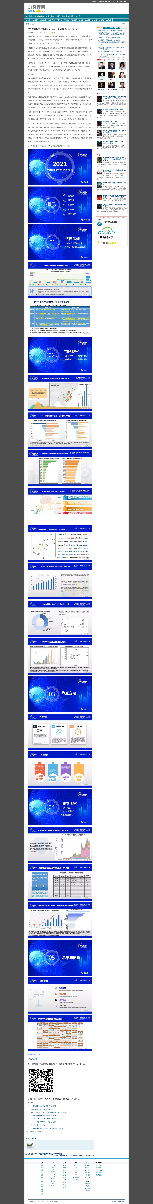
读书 (64, 1180)
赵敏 (122, 79)
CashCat (32, 32)
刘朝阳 (112, 79)
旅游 (42, 1194)
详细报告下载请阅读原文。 (37, 1054)
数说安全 (35, 1059)
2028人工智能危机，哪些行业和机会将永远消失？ (114, 205)
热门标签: (28, 20)
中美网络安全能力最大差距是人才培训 (43, 1106)
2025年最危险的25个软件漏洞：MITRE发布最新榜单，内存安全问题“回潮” (114, 97)
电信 (42, 1180)
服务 (42, 1189)
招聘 (64, 1177)
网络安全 (66, 20)
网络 (76, 1170)
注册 (121, 1)
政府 (42, 1177)
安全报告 (87, 20)
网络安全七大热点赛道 (38, 1125)
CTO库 (76, 1180)
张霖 (122, 89)
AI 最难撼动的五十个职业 (110, 121)
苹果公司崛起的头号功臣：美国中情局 (110, 51)
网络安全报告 (39, 1132)
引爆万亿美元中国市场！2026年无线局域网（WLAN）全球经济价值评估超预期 (114, 196)
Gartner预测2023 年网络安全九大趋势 (43, 1122)
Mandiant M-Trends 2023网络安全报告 (43, 1119)
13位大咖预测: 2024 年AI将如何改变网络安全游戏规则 (48, 1112)
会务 (64, 1187)
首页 (27, 24)
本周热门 (99, 27)
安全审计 (87, 1172)
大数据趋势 (43, 20)
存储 (76, 1168)
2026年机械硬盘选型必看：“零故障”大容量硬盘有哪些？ (114, 131)
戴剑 (112, 69)
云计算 (76, 1165)
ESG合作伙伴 (100, 218)
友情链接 (101, 1)
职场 (64, 1172)
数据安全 (87, 1168)
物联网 (53, 1172)
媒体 (42, 1184)
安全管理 (87, 1170)
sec (33, 24)
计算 (76, 1172)
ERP (53, 1167)
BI (53, 1170)
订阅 (117, 1)
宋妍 (122, 69)
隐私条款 (99, 1175)
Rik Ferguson (101, 89)
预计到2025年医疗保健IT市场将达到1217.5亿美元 (47, 1154)
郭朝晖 (101, 79)
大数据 (53, 1178)
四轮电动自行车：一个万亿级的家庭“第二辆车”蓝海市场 (114, 170)
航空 (42, 1182)
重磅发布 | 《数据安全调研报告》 (42, 1109)
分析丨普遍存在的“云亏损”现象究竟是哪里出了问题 (72, 1155)
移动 (53, 1183)
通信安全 (87, 1177)
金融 (42, 1191)
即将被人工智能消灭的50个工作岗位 (113, 109)
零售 (42, 1168)
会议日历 (107, 1)
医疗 (42, 1172)
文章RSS (99, 1170)
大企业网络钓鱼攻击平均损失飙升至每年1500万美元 (48, 1128)
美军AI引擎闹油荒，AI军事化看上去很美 (110, 30)
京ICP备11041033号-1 (118, 1201)
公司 (64, 1175)
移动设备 (87, 1183)
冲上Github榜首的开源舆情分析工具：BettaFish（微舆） (114, 142)
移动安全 (94, 20)
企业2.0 (53, 1181)
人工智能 (108, 20)
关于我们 (94, 1)
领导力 (65, 1168)
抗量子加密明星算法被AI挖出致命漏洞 (110, 40)
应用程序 (87, 1191)
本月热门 (105, 27)
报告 (98, 155)
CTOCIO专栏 (100, 60)
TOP (98, 94)
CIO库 (53, 1186)
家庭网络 (87, 1188)
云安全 (81, 20)
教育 (42, 1170)
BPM (53, 1176)
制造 (42, 1165)
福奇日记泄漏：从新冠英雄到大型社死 (110, 37)
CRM (53, 1165)
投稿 (113, 1)
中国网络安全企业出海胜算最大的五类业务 (45, 1115)
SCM (53, 1174)
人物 (64, 1170)
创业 (64, 1184)
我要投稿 (99, 1168)
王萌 (101, 69)
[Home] (26, 16)
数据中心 (76, 1177)
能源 (42, 1175)
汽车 (42, 1187)
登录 (125, 1)
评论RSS (99, 1172)
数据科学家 (52, 20)
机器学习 (59, 20)
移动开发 (101, 20)
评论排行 (112, 27)
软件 (76, 1175)
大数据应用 (74, 20)
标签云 (118, 27)
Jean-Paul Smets (112, 89)
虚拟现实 (35, 20)
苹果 (87, 1186)
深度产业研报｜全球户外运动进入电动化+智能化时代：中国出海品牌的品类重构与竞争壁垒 (114, 159)
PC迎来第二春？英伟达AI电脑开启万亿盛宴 (114, 183)
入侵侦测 (87, 1175)
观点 (64, 1165)
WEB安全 (87, 1165)
